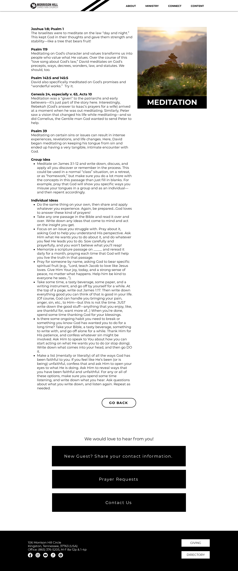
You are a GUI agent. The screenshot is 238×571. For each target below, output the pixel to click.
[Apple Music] (53, 555)
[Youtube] (45, 555)
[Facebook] (30, 555)
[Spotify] (60, 555)
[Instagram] (38, 555)
